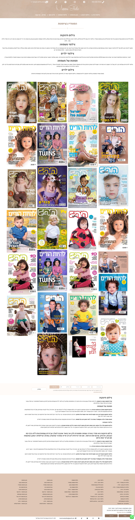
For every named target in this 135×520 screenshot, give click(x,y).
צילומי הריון (96, 15)
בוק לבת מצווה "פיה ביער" (47, 496)
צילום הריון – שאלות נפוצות (123, 492)
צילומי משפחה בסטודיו (73, 482)
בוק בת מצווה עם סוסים (47, 494)
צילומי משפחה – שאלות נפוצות (71, 492)
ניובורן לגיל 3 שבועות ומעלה (97, 485)
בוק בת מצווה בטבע (48, 482)
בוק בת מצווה (74, 15)
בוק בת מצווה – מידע (48, 501)
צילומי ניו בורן (100, 492)
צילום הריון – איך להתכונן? (123, 503)
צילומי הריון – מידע (125, 489)
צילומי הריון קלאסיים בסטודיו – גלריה (121, 487)
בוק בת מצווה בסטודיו (47, 485)
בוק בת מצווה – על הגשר (47, 492)
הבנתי (125, 515)
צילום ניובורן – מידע (99, 494)
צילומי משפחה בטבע (73, 485)
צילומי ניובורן (85, 15)
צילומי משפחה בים (74, 487)
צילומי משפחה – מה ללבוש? (72, 496)
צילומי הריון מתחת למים (124, 501)
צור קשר (37, 15)
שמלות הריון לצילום (124, 496)
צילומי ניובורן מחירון (99, 489)
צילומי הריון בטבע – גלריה (123, 485)
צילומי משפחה (62, 15)
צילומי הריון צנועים (125, 499)
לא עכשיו (111, 515)
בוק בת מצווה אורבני (48, 489)
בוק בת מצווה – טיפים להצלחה (46, 503)
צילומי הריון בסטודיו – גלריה (123, 482)
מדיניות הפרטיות (98, 392)
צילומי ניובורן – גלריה (98, 482)
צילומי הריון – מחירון (124, 494)
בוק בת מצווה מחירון (48, 499)
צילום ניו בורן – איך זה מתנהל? (96, 496)
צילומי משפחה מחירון (73, 494)
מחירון (44, 15)
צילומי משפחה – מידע (73, 489)
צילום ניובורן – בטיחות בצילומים (96, 501)
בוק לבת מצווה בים (48, 487)
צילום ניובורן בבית (99, 487)
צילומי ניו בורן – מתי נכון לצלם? (96, 499)
